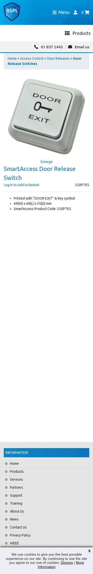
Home (12, 58)
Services (16, 479)
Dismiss (67, 563)
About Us (17, 511)
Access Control (32, 58)
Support (16, 495)
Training (16, 503)
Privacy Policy (20, 535)
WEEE (14, 543)
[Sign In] (75, 12)
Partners (16, 487)
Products (17, 471)
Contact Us (18, 527)
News (14, 519)
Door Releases (58, 58)
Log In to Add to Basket (21, 185)
